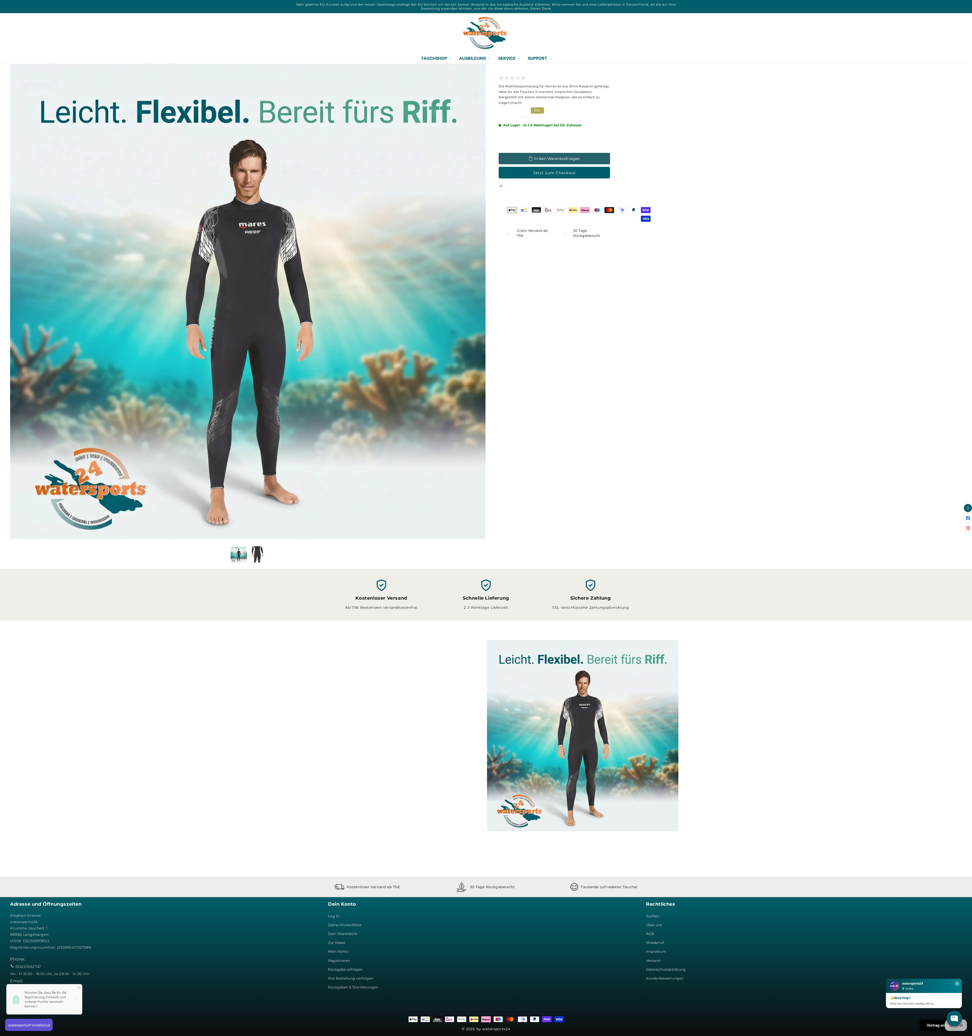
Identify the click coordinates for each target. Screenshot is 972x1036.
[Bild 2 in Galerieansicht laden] (257, 554)
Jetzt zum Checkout (554, 172)
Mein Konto (338, 951)
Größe (504, 133)
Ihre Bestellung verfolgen (350, 978)
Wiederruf (655, 942)
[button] (15, 32)
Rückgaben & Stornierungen (353, 987)
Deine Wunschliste (344, 925)
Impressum (656, 951)
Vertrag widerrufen (943, 1025)
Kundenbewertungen (664, 978)
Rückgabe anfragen (345, 969)
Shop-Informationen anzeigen (532, 200)
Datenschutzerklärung (666, 969)
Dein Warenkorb (342, 933)
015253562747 (28, 966)
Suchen (652, 916)
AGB (650, 933)
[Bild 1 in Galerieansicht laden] (239, 554)
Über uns (654, 925)
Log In (333, 916)
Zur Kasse (336, 942)
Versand (524, 117)
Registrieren (339, 960)
